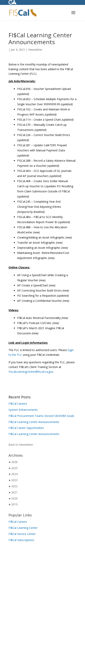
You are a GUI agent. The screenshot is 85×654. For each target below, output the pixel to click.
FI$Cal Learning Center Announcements (33, 422)
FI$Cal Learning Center (23, 528)
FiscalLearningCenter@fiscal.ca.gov (30, 372)
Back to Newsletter (20, 444)
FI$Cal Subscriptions (21, 540)
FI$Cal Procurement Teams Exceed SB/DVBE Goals (41, 416)
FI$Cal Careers (17, 403)
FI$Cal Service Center (22, 534)
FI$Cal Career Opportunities (26, 428)
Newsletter (35, 49)
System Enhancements (23, 410)
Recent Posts (19, 397)
